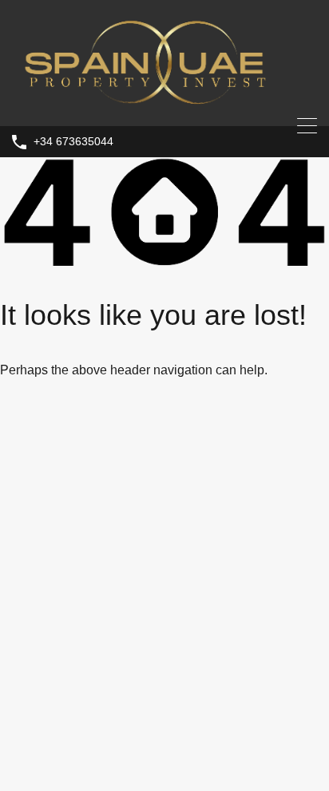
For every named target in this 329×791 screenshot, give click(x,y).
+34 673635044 (73, 141)
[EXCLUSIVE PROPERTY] (164, 106)
